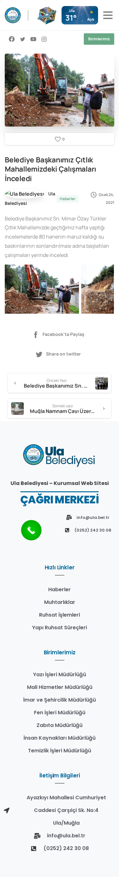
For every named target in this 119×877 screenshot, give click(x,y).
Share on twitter (63, 354)
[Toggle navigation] (108, 15)
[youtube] (33, 39)
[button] (42, 289)
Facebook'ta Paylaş (63, 334)
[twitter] (22, 39)
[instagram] (44, 39)
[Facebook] (11, 39)
